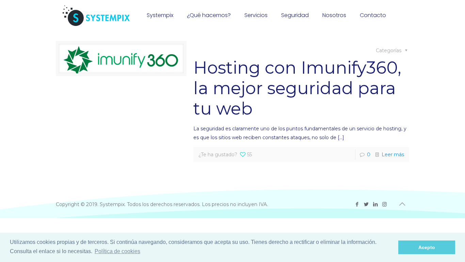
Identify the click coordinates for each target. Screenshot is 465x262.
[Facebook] (356, 204)
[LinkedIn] (375, 204)
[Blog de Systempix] (96, 15)
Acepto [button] (426, 247)
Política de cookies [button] (117, 251)
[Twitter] (366, 204)
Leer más (393, 154)
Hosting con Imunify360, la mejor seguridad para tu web (297, 88)
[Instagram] (384, 204)
